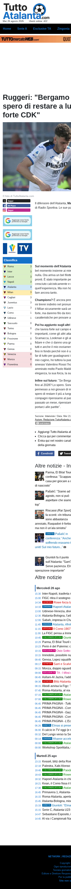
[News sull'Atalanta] (26, 11)
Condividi (46, 453)
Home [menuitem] (7, 28)
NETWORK (54, 856)
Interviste (50, 416)
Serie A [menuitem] (22, 28)
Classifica (10, 260)
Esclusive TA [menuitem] (42, 28)
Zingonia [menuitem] (63, 28)
